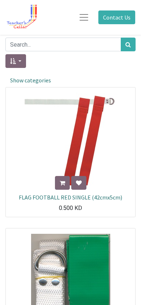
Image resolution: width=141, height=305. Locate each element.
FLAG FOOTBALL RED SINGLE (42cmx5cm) (70, 197)
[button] (15, 61)
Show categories (30, 80)
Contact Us (117, 17)
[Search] (128, 44)
